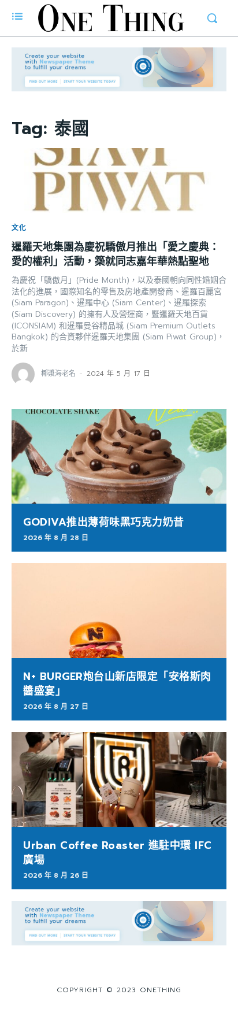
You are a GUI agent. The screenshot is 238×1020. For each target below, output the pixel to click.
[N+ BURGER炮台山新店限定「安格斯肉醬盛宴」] (119, 610)
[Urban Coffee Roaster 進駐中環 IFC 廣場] (119, 779)
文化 (19, 227)
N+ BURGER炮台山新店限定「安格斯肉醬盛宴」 (117, 683)
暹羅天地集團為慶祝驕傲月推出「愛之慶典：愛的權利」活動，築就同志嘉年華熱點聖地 (116, 254)
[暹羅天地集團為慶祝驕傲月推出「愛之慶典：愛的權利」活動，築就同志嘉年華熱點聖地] (119, 180)
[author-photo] (25, 374)
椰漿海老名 (58, 373)
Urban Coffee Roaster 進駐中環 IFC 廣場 (117, 852)
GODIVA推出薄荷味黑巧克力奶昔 (103, 522)
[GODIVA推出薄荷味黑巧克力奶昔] (119, 456)
